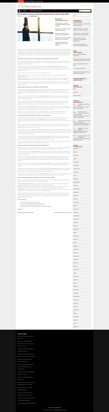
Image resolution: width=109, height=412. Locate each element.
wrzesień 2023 (76, 192)
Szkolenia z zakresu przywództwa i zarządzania (25, 378)
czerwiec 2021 (76, 269)
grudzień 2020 (75, 289)
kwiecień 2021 (75, 276)
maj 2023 (75, 205)
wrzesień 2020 (76, 299)
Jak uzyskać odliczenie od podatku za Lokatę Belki (26, 337)
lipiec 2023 (75, 199)
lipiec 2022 (75, 225)
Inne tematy (75, 92)
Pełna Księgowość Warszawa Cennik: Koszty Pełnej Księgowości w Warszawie (26, 355)
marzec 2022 (75, 239)
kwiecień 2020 (75, 316)
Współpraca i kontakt (36, 10)
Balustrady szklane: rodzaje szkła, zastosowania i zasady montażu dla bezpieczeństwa (79, 39)
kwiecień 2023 (75, 209)
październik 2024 (76, 182)
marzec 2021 (75, 279)
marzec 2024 (75, 185)
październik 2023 (76, 188)
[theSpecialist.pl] (19, 10)
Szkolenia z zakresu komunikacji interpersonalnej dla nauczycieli (25, 394)
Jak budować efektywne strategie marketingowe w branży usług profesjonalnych (36, 206)
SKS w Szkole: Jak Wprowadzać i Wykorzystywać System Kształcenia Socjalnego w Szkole (25, 343)
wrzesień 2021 (76, 259)
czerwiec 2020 (76, 309)
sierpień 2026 (75, 148)
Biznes (23, 209)
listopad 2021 (75, 252)
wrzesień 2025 (76, 172)
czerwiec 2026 (76, 155)
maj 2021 (75, 272)
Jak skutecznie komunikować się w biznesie (27, 403)
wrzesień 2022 (76, 219)
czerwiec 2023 (76, 202)
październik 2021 (76, 256)
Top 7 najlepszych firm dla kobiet (79, 68)
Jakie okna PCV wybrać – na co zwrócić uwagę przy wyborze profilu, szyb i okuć (41, 1)
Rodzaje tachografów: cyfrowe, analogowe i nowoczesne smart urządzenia (61, 44)
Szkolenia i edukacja (77, 95)
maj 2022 (75, 232)
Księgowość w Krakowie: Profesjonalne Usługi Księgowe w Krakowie (26, 399)
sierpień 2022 (75, 222)
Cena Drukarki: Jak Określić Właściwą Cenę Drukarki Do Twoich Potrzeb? (26, 383)
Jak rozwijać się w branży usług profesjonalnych (30, 202)
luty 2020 (75, 323)
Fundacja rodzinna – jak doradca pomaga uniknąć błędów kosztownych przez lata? (62, 24)
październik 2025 (76, 168)
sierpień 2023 (75, 195)
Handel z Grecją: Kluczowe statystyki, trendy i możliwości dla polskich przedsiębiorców (26, 367)
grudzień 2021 (75, 249)
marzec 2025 (75, 178)
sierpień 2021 (75, 262)
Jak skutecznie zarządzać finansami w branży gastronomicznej (33, 204)
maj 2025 (75, 175)
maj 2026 (75, 158)
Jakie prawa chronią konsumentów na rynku (26, 212)
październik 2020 (76, 296)
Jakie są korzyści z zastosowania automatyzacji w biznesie (32, 203)
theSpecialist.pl (33, 16)
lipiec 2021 (75, 266)
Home (24, 10)
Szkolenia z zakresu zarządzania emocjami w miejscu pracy (25, 360)
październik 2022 (76, 215)
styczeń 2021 (75, 286)
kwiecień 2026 (75, 162)
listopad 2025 (75, 165)
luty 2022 (75, 242)
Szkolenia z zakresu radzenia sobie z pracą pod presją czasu (26, 350)
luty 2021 (75, 283)
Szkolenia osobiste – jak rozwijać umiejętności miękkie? (25, 388)
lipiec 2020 (75, 306)
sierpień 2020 (75, 303)
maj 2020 (75, 313)
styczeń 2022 (75, 246)
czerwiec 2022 (76, 229)
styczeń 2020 (75, 326)
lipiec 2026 (75, 151)
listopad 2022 (75, 212)
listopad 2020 (75, 293)
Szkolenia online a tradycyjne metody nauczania (62, 212)
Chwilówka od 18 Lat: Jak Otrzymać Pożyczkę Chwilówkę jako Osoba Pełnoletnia (81, 113)
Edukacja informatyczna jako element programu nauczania (26, 373)
